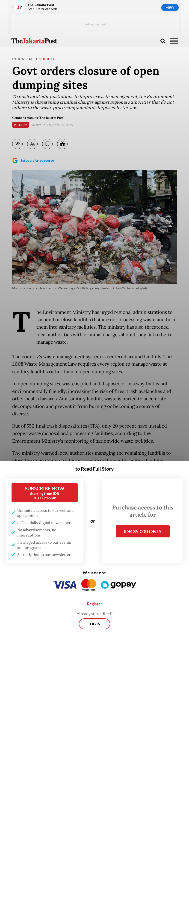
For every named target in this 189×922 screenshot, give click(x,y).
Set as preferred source (37, 160)
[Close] (11, 7)
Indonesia (22, 59)
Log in (94, 624)
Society (47, 59)
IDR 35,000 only (143, 531)
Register (94, 603)
